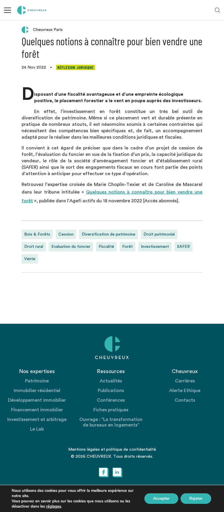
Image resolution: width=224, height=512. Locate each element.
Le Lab (37, 429)
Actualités (111, 381)
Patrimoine (37, 381)
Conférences (111, 400)
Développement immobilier (37, 400)
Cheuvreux (32, 10)
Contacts (185, 400)
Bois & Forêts (37, 234)
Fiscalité (106, 247)
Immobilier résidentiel (37, 390)
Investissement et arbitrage (36, 419)
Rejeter (195, 498)
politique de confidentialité (131, 449)
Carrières (185, 381)
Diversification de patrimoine (108, 234)
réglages (53, 506)
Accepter (161, 498)
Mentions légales (84, 449)
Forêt (127, 247)
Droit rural (33, 247)
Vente (29, 259)
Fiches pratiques (110, 409)
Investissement (155, 247)
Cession (66, 234)
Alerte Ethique (184, 390)
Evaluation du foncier (70, 247)
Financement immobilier (37, 409)
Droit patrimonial (159, 234)
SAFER (183, 247)
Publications (111, 390)
